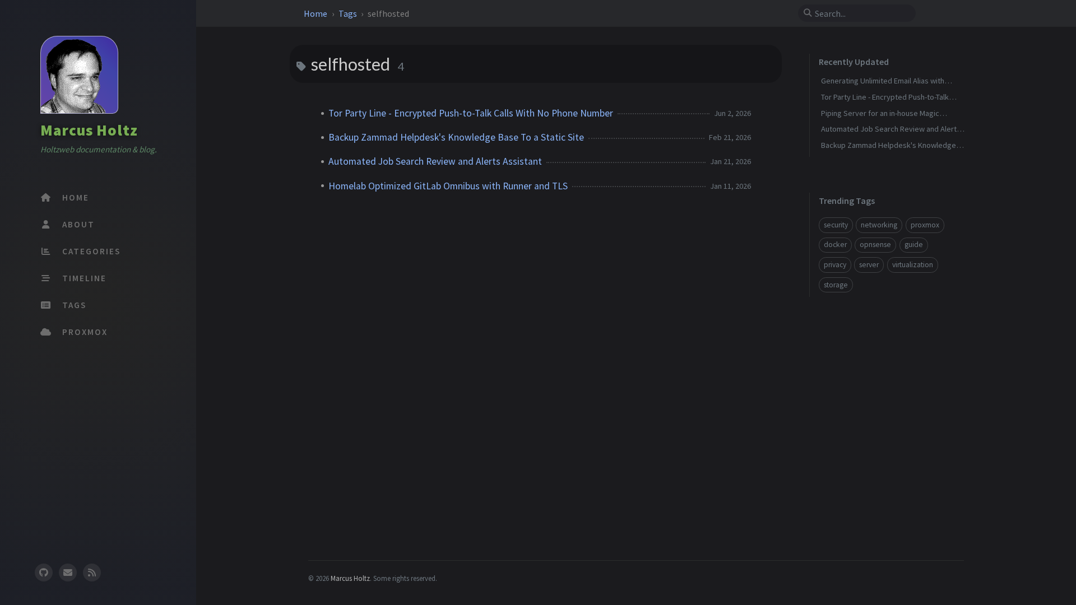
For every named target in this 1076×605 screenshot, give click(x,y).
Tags (348, 13)
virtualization (912, 264)
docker (835, 244)
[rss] (92, 572)
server (869, 264)
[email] (67, 572)
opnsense (875, 244)
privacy (835, 264)
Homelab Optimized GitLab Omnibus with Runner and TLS (448, 186)
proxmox (925, 225)
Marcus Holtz (89, 129)
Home (316, 13)
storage (836, 285)
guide (914, 244)
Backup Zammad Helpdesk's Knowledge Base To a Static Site (456, 137)
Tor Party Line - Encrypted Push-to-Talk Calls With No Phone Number (470, 113)
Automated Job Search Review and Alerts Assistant (435, 161)
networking (879, 225)
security (836, 225)
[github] (43, 572)
